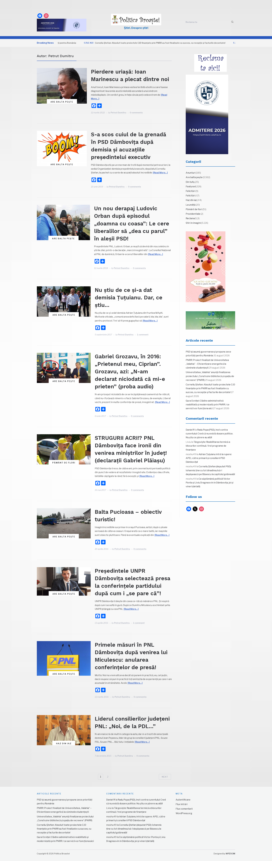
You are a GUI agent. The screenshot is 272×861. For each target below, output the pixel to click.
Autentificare (183, 799)
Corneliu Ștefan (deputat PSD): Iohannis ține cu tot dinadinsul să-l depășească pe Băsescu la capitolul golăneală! (210, 470)
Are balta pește (61, 102)
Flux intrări (181, 804)
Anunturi (190, 172)
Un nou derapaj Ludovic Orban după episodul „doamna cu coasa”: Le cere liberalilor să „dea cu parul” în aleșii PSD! (131, 223)
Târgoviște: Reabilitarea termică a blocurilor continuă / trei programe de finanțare (208, 446)
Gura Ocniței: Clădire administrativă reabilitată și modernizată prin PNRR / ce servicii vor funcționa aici (207, 404)
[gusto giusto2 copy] (205, 266)
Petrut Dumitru (118, 112)
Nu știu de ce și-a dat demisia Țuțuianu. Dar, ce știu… (128, 297)
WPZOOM (230, 853)
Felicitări (190, 191)
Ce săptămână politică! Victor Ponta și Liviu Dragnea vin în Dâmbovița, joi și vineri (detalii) (209, 482)
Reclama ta (191, 22)
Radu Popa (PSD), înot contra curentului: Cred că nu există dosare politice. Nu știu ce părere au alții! (209, 433)
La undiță (191, 204)
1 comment (142, 334)
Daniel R (190, 429)
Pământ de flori (63, 462)
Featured (191, 186)
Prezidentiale (193, 214)
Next (165, 777)
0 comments (136, 112)
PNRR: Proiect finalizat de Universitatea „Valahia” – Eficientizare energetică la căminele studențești (207, 364)
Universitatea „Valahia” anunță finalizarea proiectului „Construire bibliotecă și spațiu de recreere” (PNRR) (210, 376)
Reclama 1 (191, 218)
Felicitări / (191, 195)
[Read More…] (160, 172)
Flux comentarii (184, 808)
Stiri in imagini (193, 223)
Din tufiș (190, 182)
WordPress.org (184, 813)
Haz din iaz (64, 743)
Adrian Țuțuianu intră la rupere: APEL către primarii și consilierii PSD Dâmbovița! (209, 458)
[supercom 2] (210, 320)
